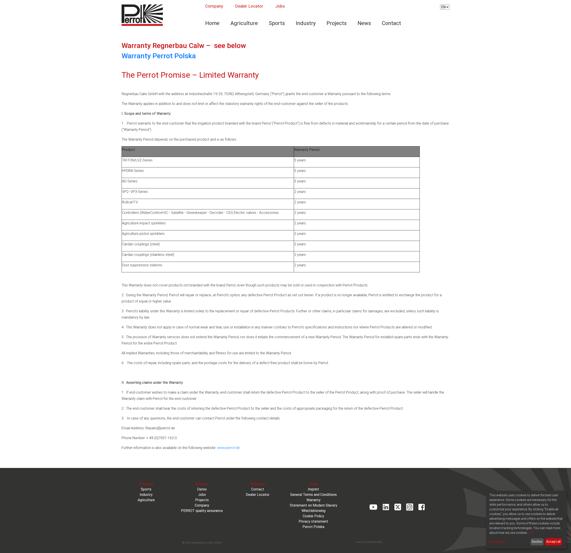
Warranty (313, 500)
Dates (202, 489)
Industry (306, 23)
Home (212, 23)
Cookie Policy (313, 516)
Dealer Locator (249, 6)
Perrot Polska (313, 527)
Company (214, 6)
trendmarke (375, 542)
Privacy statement (313, 521)
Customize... (498, 541)
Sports (277, 23)
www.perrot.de (228, 448)
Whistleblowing (313, 511)
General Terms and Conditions (313, 494)
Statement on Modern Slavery (313, 505)
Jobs (280, 6)
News (364, 23)
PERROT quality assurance (202, 511)
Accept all (553, 541)
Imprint (313, 489)
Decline (537, 541)
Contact (391, 23)
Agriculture (244, 23)
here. (531, 532)
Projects (337, 23)
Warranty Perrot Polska (159, 56)
